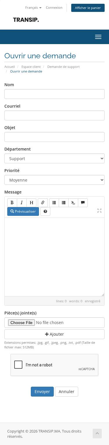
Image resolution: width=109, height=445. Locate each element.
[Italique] (22, 202)
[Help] (45, 211)
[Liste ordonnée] (64, 202)
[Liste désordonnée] (54, 202)
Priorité (11, 170)
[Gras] (12, 202)
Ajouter (56, 334)
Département (17, 149)
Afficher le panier (88, 8)
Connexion (54, 7)
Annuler (66, 391)
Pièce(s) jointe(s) (20, 313)
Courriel (12, 106)
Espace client (31, 66)
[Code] (73, 202)
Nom (9, 84)
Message (13, 192)
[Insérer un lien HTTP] (43, 202)
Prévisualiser (25, 211)
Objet (9, 127)
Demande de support (63, 66)
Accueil (9, 66)
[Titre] (31, 202)
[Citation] (83, 202)
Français (32, 7)
